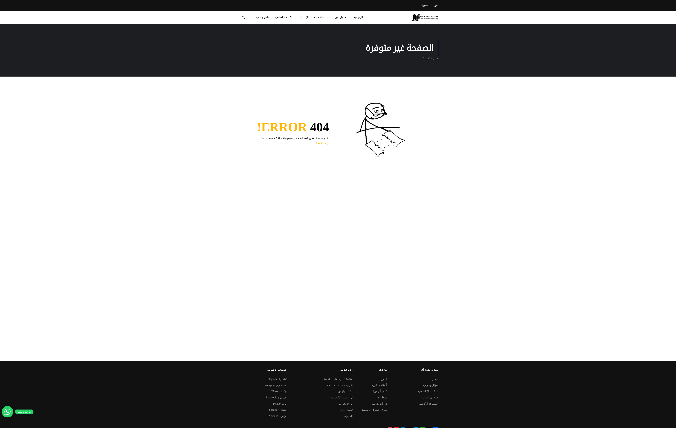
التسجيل (425, 5)
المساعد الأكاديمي (428, 403)
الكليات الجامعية (283, 17)
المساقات (321, 17)
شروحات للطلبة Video (340, 385)
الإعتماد (304, 17)
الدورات (382, 378)
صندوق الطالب (429, 397)
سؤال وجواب (430, 385)
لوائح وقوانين (345, 403)
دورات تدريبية (379, 403)
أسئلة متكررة (379, 385)
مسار (435, 378)
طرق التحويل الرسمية (374, 409)
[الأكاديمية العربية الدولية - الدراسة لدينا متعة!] (424, 17)
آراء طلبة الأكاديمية (342, 397)
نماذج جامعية (263, 17)
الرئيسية (358, 17)
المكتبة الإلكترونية (428, 391)
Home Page (322, 142)
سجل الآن (340, 17)
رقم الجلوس (345, 391)
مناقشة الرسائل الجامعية (338, 378)
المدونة (348, 415)
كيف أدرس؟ (380, 391)
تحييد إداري (346, 409)
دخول (436, 5)
